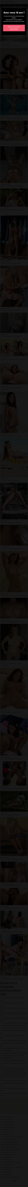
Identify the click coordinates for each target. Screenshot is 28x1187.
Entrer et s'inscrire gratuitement (14, 28)
